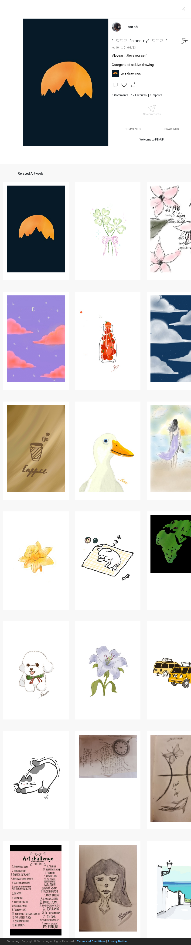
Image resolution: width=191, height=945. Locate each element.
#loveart (118, 55)
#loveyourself (136, 55)
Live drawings (131, 73)
